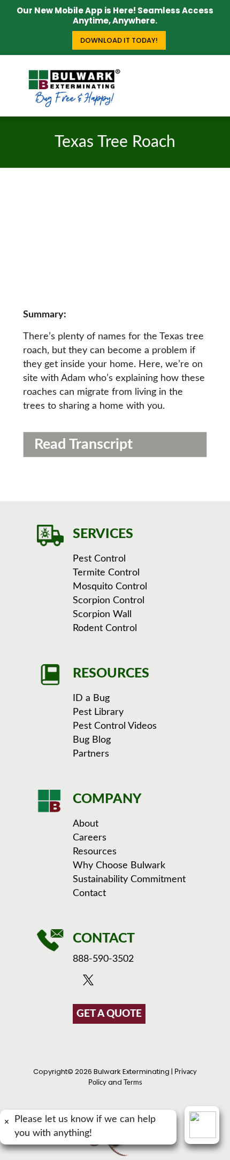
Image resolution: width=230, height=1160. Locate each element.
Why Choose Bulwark (119, 865)
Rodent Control (105, 628)
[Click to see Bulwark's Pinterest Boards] (133, 982)
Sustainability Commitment (129, 879)
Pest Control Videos (115, 726)
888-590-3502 (103, 959)
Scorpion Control (108, 600)
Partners (91, 754)
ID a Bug (91, 698)
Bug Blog (92, 740)
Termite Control (106, 573)
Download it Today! (119, 40)
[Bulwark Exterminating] (74, 88)
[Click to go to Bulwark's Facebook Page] (78, 982)
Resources (95, 852)
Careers (89, 838)
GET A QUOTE (109, 1014)
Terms (133, 1082)
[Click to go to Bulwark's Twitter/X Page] (91, 982)
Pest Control (99, 559)
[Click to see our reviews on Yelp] (145, 982)
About (85, 824)
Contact (89, 893)
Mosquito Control (110, 586)
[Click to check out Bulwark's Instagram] (119, 982)
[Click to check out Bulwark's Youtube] (105, 982)
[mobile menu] (215, 76)
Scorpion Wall (102, 614)
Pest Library (98, 712)
